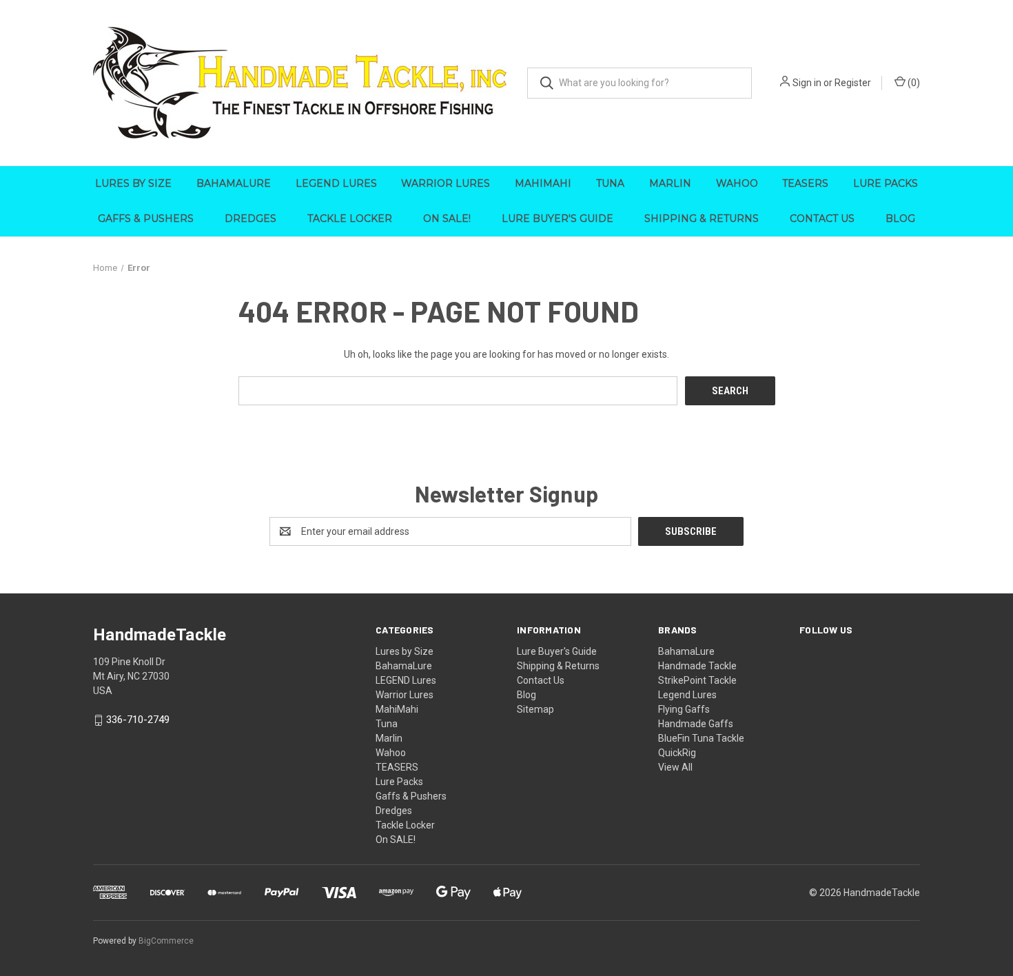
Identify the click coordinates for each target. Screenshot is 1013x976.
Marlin (670, 183)
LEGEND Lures (336, 183)
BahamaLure (233, 183)
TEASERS (805, 183)
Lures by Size (133, 183)
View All (675, 767)
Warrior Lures (445, 183)
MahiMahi (543, 183)
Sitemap (535, 709)
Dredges (250, 218)
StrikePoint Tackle (697, 680)
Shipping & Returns (701, 218)
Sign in (806, 82)
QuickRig (677, 752)
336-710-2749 (138, 720)
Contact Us (822, 218)
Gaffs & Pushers (146, 218)
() (912, 82)
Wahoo (737, 183)
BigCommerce (166, 941)
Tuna (610, 183)
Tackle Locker (349, 218)
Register (853, 82)
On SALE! (447, 218)
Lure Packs (885, 183)
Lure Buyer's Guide (557, 218)
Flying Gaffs (684, 709)
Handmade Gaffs (695, 723)
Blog (900, 218)
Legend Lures (687, 694)
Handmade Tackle (697, 665)
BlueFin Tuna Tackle (701, 738)
